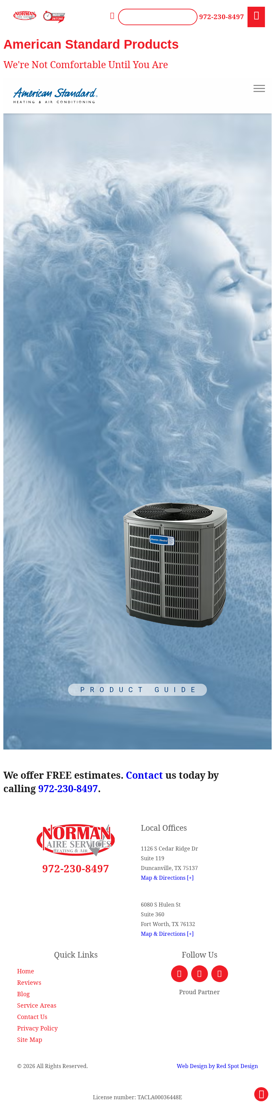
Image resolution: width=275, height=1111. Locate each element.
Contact (144, 775)
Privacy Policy (37, 1028)
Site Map (29, 1039)
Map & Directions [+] (167, 877)
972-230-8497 (221, 16)
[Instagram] (219, 973)
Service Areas (36, 1005)
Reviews (29, 982)
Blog (23, 994)
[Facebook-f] (179, 973)
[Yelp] (199, 973)
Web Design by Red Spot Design (217, 1066)
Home (25, 971)
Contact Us (32, 1017)
